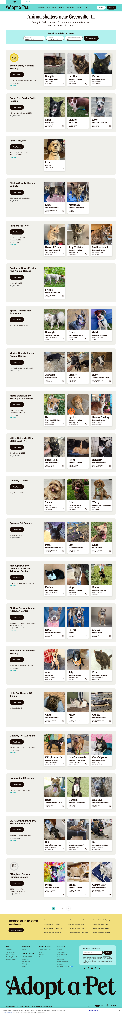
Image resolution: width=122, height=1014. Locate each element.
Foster (79, 7)
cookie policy (9, 1012)
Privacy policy (61, 952)
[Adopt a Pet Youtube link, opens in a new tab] (92, 968)
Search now (92, 38)
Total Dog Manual (11, 957)
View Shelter (17, 75)
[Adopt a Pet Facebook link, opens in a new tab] (81, 968)
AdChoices (60, 964)
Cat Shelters (26, 961)
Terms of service (62, 954)
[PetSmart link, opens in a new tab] (99, 1005)
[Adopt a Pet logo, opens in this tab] (61, 989)
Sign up (111, 7)
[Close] (119, 1011)
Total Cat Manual (11, 959)
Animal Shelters (27, 956)
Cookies (59, 957)
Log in (24, 966)
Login (101, 7)
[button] (55, 38)
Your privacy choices (63, 966)
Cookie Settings (47, 1006)
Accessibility (60, 959)
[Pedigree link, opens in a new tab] (107, 1005)
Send (107, 952)
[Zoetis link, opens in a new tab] (113, 1005)
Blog (40, 952)
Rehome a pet (10, 952)
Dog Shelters (26, 959)
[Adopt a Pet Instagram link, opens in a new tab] (96, 968)
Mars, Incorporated (62, 961)
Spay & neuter (10, 954)
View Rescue (17, 107)
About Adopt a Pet (44, 949)
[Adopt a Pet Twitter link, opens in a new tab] (85, 968)
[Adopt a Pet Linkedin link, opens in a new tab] (99, 968)
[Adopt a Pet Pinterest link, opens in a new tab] (89, 968)
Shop (85, 7)
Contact (41, 954)
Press (41, 957)
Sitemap (59, 949)
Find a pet (9, 949)
